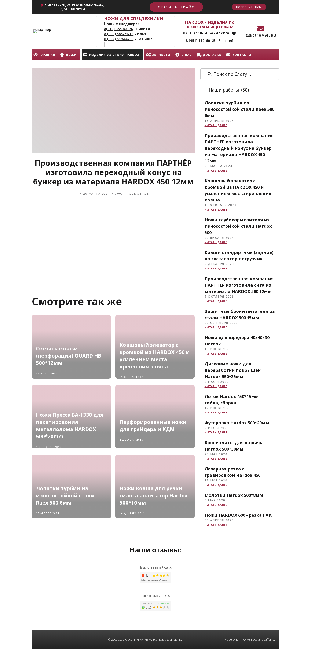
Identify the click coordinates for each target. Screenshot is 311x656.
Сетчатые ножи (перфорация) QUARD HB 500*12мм (68, 355)
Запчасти (161, 55)
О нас (186, 55)
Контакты (241, 55)
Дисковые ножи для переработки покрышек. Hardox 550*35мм (233, 370)
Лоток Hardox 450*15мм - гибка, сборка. (233, 400)
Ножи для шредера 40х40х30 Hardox (237, 341)
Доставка (212, 55)
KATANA (241, 639)
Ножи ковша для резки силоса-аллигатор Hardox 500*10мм (154, 495)
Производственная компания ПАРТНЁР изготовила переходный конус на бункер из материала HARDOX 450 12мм (239, 148)
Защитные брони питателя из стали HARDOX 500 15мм (240, 314)
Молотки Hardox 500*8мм (234, 495)
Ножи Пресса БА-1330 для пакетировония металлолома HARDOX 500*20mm (69, 425)
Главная (47, 55)
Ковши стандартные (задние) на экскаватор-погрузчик (239, 256)
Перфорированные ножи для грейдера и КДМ (153, 425)
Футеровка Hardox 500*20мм (237, 423)
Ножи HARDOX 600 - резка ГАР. (238, 515)
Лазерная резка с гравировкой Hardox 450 (232, 472)
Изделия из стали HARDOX (114, 55)
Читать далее (216, 125)
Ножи (71, 55)
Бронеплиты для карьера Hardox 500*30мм (234, 446)
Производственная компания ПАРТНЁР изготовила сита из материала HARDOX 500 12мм (239, 285)
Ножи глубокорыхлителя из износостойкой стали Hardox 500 (238, 226)
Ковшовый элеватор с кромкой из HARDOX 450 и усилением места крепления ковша (155, 355)
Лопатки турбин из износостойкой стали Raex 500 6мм (65, 495)
